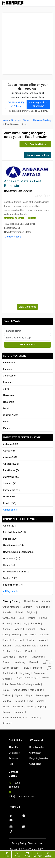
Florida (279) (9, 503)
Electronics (9, 382)
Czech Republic (10, 667)
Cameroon (19, 712)
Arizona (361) (10, 457)
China (5, 634)
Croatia (6, 651)
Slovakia (30, 640)
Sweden (18, 629)
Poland (19, 612)
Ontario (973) (9, 565)
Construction (9, 375)
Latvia (42, 629)
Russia (6, 690)
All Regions (9, 509)
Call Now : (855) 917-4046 (16, 104)
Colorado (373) (10, 483)
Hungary (23, 656)
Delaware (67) (10, 496)
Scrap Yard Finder (20, 120)
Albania (44, 645)
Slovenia (17, 640)
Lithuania (44, 634)
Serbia (5, 640)
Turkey (25, 667)
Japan (5, 706)
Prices (17, 856)
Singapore (39, 673)
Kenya (30, 701)
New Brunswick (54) (13, 545)
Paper (6, 421)
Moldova (6, 701)
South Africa (8, 673)
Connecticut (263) (12, 490)
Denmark (33, 662)
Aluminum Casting (42, 120)
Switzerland (8, 618)
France (15, 634)
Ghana (5, 662)
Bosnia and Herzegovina (14, 717)
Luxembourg (19, 662)
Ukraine (6, 678)
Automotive (9, 362)
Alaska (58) (9, 450)
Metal (6, 408)
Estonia (17, 651)
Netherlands (42, 607)
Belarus (35, 717)
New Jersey (10, 191)
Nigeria (18, 695)
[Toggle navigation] (49, 3)
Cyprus (6, 712)
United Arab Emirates (25, 645)
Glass (6, 388)
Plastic (6, 428)
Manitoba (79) (10, 538)
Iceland (30, 706)
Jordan (40, 701)
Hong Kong (24, 673)
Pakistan (29, 651)
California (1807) (11, 477)
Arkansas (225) (11, 463)
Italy (25, 623)
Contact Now (12, 236)
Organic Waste (10, 415)
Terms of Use (35, 843)
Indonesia (18, 706)
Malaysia (37, 667)
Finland (43, 618)
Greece (6, 623)
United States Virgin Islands (27, 690)
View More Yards (27, 306)
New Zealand (29, 634)
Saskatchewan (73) (13, 584)
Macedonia (37, 656)
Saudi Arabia (8, 656)
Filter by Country (11, 601)
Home (5, 120)
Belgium (31, 612)
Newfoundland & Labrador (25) (18, 552)
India (16, 623)
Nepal (29, 695)
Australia (6, 612)
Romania (35, 623)
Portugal (30, 629)
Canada (46, 601)
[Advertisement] (27, 43)
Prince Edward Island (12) (16, 571)
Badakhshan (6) (11, 470)
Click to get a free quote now (38, 104)
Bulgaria (6, 645)
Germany (27, 607)
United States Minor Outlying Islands (21, 684)
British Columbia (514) (14, 532)
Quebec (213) (10, 578)
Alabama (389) (10, 444)
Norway (42, 640)
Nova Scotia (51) (11, 558)
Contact (48, 856)
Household (8, 402)
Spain (21, 618)
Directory (38, 856)
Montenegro (42, 695)
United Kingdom (10, 607)
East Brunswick (25, 191)
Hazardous (8, 395)
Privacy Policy (19, 843)
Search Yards (27, 344)
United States (31, 601)
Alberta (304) (9, 525)
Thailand (6, 695)
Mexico (19, 701)
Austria (6, 629)
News (27, 856)
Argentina (7, 723)
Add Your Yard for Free (38, 155)
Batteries (7, 369)
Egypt (41, 706)
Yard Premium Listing (35, 144)
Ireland (31, 618)
